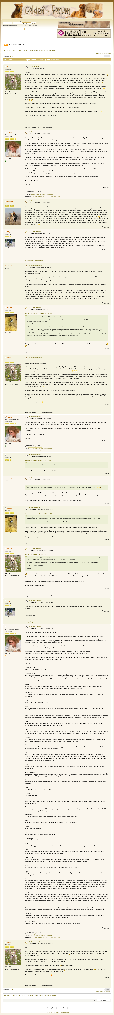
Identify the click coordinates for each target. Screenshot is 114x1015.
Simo (8, 455)
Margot (9, 67)
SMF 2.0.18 (49, 1012)
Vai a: (94, 1000)
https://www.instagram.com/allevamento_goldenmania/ (45, 196)
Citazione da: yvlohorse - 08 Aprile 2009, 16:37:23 (38, 313)
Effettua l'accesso (14, 21)
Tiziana (9, 132)
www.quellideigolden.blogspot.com (34, 260)
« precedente (99, 53)
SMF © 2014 (56, 1012)
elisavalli (9, 201)
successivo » (107, 53)
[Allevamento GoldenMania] (5, 161)
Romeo (9, 308)
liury (8, 232)
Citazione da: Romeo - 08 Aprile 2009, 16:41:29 (38, 484)
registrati (26, 21)
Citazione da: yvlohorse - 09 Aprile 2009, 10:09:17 (38, 513)
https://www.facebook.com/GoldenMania (42, 194)
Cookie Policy (63, 1008)
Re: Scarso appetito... (35, 132)
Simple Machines (65, 1012)
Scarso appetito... (34, 66)
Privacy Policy (51, 1008)
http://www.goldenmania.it (35, 193)
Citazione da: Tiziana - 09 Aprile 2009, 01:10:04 (38, 460)
